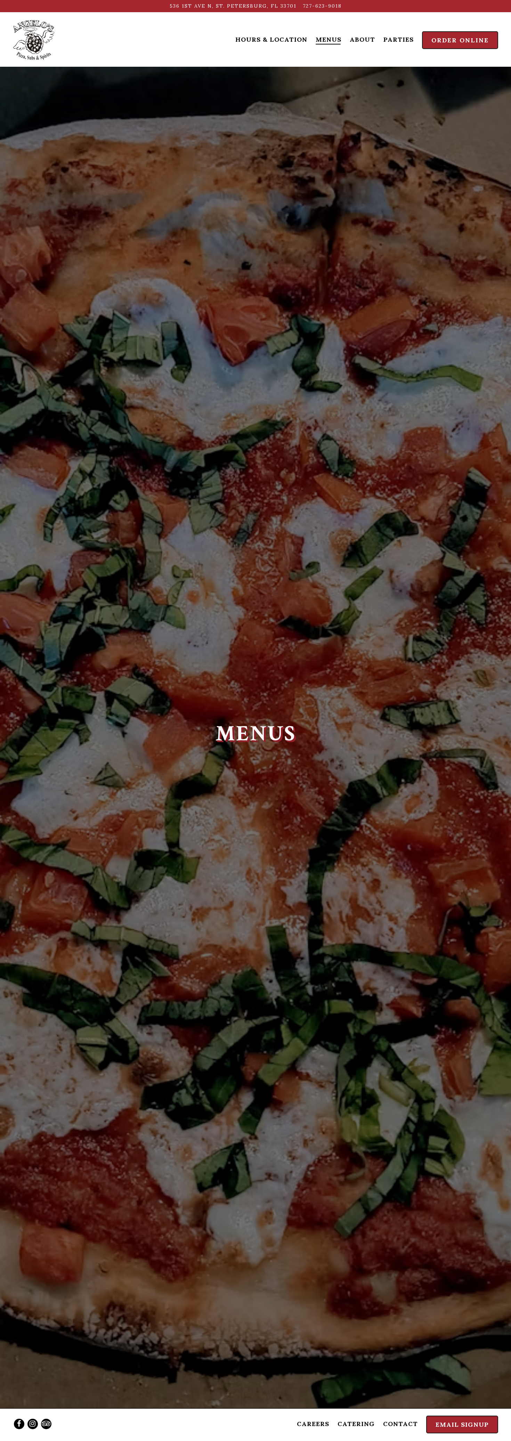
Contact (400, 1424)
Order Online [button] (460, 40)
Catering (356, 1424)
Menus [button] (328, 39)
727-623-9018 (322, 6)
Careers (313, 1424)
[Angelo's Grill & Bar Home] (34, 39)
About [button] (362, 39)
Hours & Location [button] (271, 39)
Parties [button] (398, 39)
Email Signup (462, 1424)
